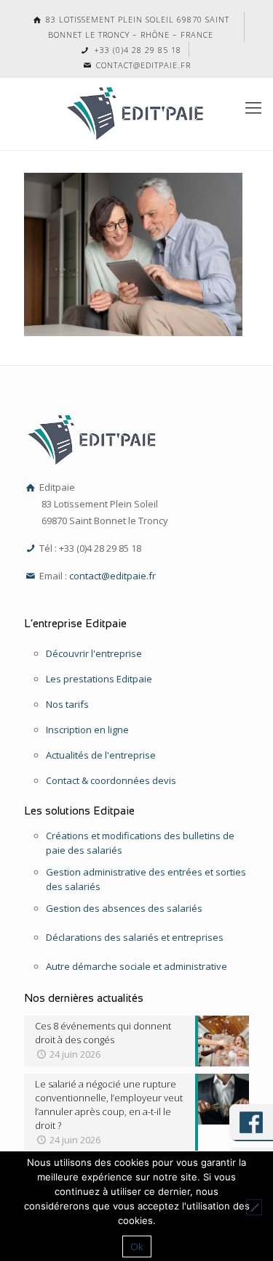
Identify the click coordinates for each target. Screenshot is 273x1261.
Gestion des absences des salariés (124, 908)
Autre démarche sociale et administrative (136, 966)
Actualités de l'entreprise (101, 755)
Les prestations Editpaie (99, 678)
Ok (136, 1246)
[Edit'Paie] (136, 114)
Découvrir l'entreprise (94, 653)
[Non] (254, 1207)
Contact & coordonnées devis (111, 780)
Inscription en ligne (87, 729)
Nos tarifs (67, 704)
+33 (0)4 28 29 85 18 (136, 49)
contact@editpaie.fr (142, 65)
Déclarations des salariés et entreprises (134, 937)
